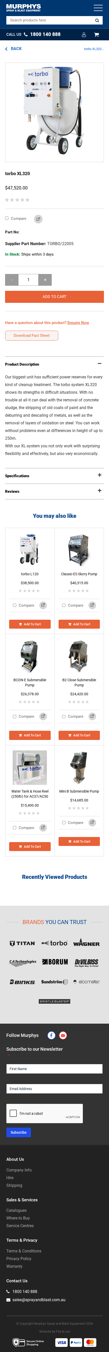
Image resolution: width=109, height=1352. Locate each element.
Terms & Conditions (23, 1251)
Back (16, 48)
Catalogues (16, 1210)
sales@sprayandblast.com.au (38, 1299)
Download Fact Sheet (32, 335)
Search (97, 20)
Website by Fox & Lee (54, 1331)
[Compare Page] (34, 219)
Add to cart (54, 296)
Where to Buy (18, 1218)
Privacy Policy (18, 1258)
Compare (18, 218)
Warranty (14, 1266)
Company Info (19, 1170)
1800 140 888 (24, 1291)
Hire (9, 1177)
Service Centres (20, 1225)
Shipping (14, 1185)
